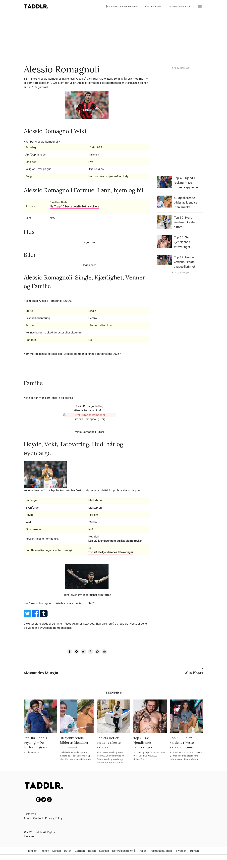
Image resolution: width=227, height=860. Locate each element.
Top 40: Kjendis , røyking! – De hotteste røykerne (186, 182)
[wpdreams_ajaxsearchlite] (122, 6)
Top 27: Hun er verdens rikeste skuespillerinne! (184, 262)
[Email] (49, 799)
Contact (38, 818)
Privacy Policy (53, 818)
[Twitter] (43, 799)
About (27, 818)
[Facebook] (38, 799)
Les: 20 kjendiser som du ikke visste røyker (115, 540)
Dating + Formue (152, 6)
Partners (29, 814)
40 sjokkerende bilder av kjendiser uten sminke (186, 202)
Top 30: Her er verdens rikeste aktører (184, 222)
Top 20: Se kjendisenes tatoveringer (110, 552)
